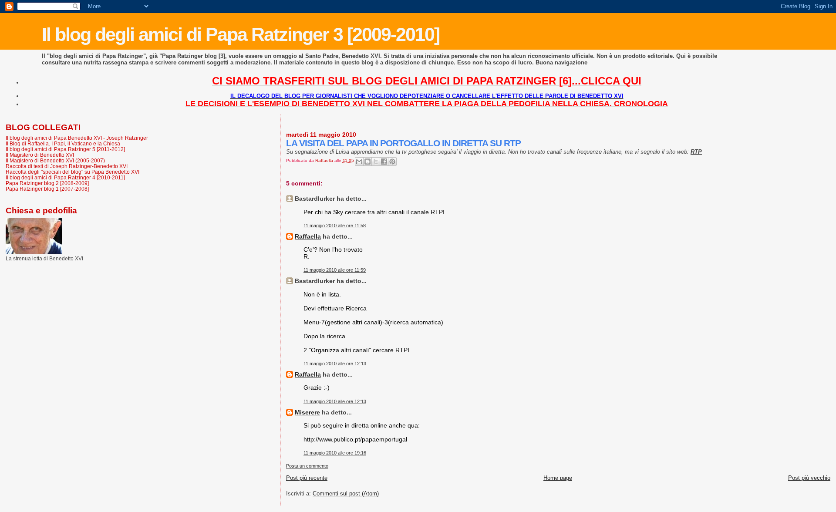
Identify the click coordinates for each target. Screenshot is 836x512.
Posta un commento (307, 465)
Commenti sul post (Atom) (346, 493)
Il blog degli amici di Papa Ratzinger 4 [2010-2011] (65, 177)
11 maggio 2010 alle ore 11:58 (334, 225)
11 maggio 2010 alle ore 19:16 (334, 452)
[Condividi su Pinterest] (392, 161)
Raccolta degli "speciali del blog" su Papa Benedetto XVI (72, 172)
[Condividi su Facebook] (384, 161)
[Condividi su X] (375, 161)
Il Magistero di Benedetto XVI (40, 155)
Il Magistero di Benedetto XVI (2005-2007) (55, 160)
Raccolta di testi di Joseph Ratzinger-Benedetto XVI (67, 166)
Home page (557, 478)
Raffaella (308, 236)
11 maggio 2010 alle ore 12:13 (334, 363)
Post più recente (306, 478)
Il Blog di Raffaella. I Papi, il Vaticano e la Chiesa (63, 143)
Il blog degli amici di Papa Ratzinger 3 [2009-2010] (240, 34)
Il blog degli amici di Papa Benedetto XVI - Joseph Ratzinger (77, 138)
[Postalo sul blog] (367, 161)
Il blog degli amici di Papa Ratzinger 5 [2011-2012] (65, 149)
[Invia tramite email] (359, 161)
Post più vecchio (809, 478)
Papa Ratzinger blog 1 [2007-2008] (47, 189)
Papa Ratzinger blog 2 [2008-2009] (47, 183)
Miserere (307, 412)
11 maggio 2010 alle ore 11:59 (334, 270)
